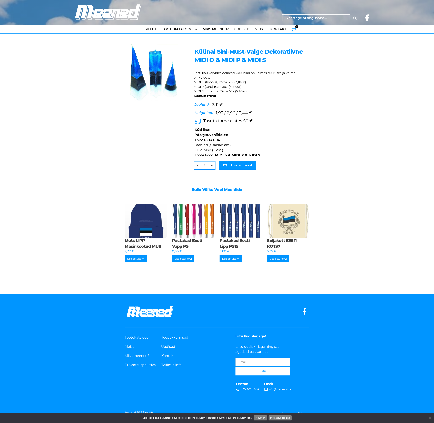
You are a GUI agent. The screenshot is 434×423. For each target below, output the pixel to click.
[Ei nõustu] (429, 418)
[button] (177, 49)
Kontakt (278, 29)
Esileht (150, 29)
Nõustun (260, 417)
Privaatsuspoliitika (138, 365)
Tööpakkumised (174, 337)
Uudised (242, 29)
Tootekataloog (177, 29)
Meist (260, 29)
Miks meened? (216, 29)
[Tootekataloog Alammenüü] (196, 29)
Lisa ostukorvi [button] (135, 258)
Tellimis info (171, 365)
